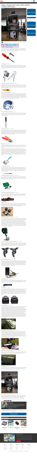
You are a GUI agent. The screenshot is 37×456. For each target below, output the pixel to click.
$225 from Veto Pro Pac (10, 305)
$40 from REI (8, 202)
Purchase (17, 445)
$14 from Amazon (12, 166)
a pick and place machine (6, 395)
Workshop (3, 8)
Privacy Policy (10, 451)
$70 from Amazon (19, 241)
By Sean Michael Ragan (5, 42)
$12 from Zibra (9, 143)
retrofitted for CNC (17, 351)
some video (4, 370)
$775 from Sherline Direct (17, 350)
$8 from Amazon (15, 83)
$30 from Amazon (16, 192)
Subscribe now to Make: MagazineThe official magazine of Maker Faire (14, 414)
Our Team (5, 445)
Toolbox (8, 400)
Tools (10, 400)
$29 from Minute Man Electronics (16, 175)
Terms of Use (14, 451)
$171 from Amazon (7, 287)
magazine (11, 445)
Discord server (14, 410)
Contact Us (23, 445)
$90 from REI (10, 259)
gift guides (5, 400)
